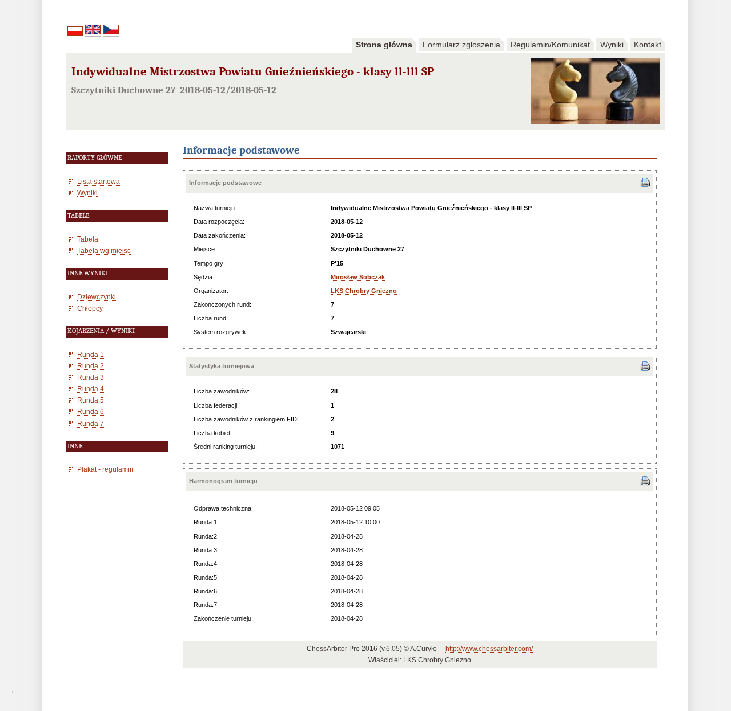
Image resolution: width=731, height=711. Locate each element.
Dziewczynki (96, 296)
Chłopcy (90, 308)
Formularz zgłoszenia (461, 44)
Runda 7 (90, 423)
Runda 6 (90, 411)
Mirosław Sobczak (358, 277)
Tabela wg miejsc (104, 250)
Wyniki (612, 44)
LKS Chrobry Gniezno (364, 290)
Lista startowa (98, 181)
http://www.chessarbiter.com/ (489, 648)
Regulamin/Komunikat (550, 44)
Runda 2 (90, 365)
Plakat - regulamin (105, 469)
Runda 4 (90, 388)
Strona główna (384, 44)
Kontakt (647, 44)
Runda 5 (90, 400)
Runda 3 (90, 377)
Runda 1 (90, 354)
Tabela (87, 239)
